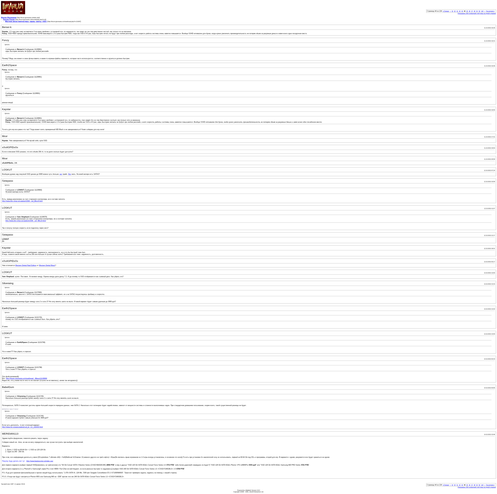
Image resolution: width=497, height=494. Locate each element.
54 (477, 11)
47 (472, 11)
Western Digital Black (47, 265)
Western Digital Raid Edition (25, 265)
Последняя (490, 11)
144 (482, 11)
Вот (69, 174)
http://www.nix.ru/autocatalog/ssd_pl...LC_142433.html (22, 427)
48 (474, 11)
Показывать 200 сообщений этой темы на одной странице (477, 13)
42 (460, 11)
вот (61, 174)
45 (467, 11)
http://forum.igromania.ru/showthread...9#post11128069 (26, 378)
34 (452, 11)
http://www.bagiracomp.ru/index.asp (39, 461)
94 (479, 11)
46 (469, 11)
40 (455, 11)
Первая (446, 11)
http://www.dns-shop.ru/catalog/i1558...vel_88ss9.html (22, 201)
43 (462, 11)
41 (457, 11)
